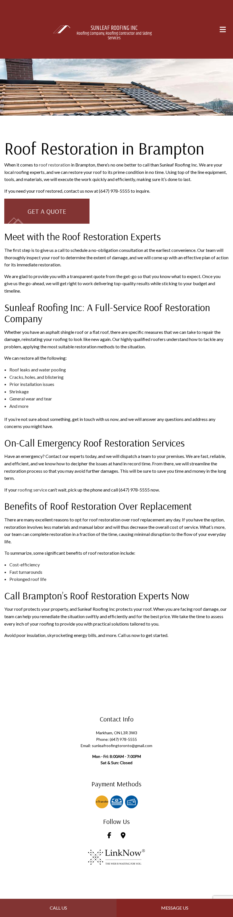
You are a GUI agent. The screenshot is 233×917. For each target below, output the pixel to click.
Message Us (174, 907)
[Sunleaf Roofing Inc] (61, 28)
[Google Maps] (123, 835)
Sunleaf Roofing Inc (114, 28)
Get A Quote (47, 211)
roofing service (32, 489)
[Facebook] (109, 835)
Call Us (58, 907)
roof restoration (54, 164)
